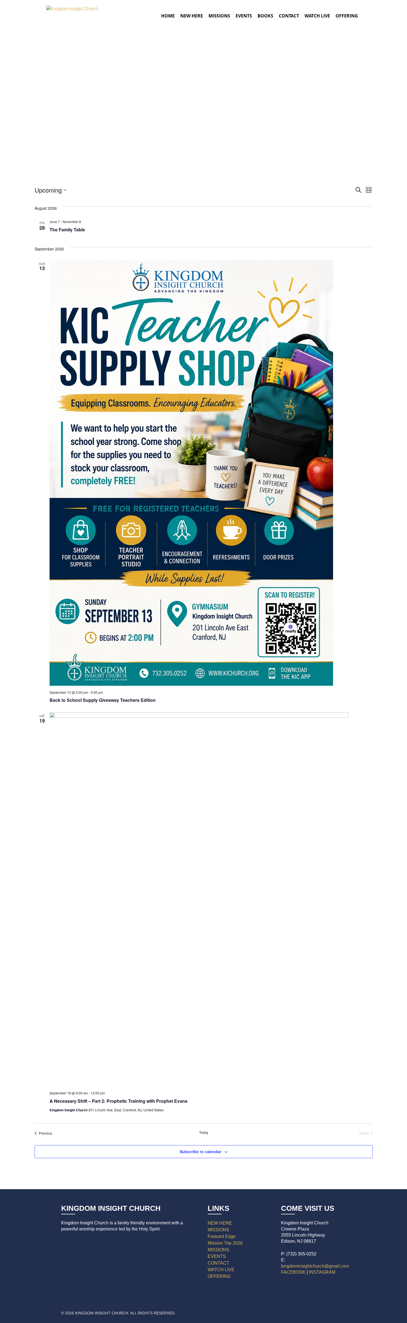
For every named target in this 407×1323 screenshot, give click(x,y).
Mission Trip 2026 (225, 1243)
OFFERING (219, 1276)
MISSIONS (218, 1229)
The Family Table (67, 229)
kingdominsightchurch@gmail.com (315, 1266)
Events (244, 16)
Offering (347, 16)
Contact (289, 16)
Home (168, 16)
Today (203, 1132)
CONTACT (218, 1263)
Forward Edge (222, 1236)
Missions (219, 16)
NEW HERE (220, 1223)
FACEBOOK (293, 1272)
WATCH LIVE (317, 16)
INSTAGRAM (322, 1272)
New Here (191, 16)
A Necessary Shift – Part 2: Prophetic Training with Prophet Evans (118, 1101)
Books (265, 16)
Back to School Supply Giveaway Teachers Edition (103, 700)
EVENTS (217, 1256)
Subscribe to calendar (200, 1151)
